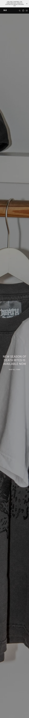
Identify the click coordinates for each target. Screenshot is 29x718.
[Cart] (23, 10)
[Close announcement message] (27, 4)
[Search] (19, 10)
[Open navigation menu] (26, 10)
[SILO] (5, 11)
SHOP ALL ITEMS (14, 369)
